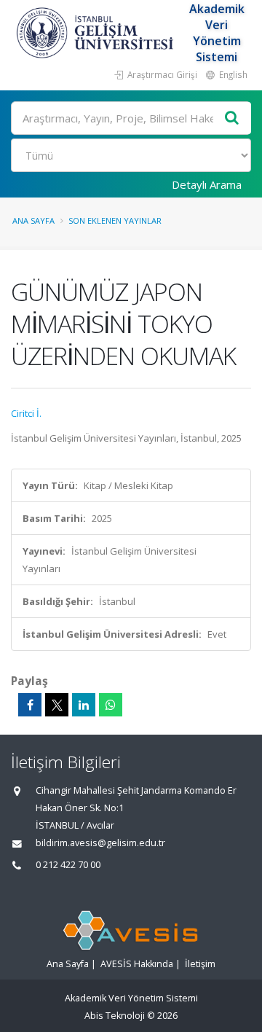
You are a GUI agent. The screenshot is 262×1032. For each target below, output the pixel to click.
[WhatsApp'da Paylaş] (110, 704)
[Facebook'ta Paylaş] (29, 704)
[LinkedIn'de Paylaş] (83, 704)
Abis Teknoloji (114, 1015)
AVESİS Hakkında (136, 964)
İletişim (200, 964)
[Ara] (232, 118)
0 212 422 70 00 (68, 865)
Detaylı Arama (207, 184)
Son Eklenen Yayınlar (115, 220)
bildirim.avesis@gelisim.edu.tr (100, 843)
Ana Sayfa (33, 220)
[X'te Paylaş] (56, 704)
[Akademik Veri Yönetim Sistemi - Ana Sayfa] (97, 33)
